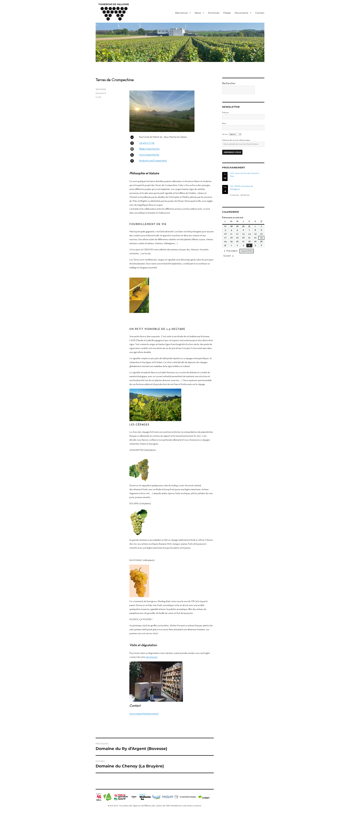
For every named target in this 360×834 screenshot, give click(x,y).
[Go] (260, 90)
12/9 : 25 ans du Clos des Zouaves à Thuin (244, 175)
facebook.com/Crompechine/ (153, 161)
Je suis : (225, 134)
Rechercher (228, 83)
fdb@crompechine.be (149, 149)
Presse (227, 13)
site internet (151, 657)
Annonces (213, 13)
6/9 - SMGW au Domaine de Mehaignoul (241, 188)
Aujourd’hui (247, 251)
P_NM (98, 97)
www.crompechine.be (149, 155)
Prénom (225, 113)
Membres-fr (101, 93)
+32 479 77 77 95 (146, 143)
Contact (259, 13)
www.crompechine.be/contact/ (144, 714)
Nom (224, 123)
